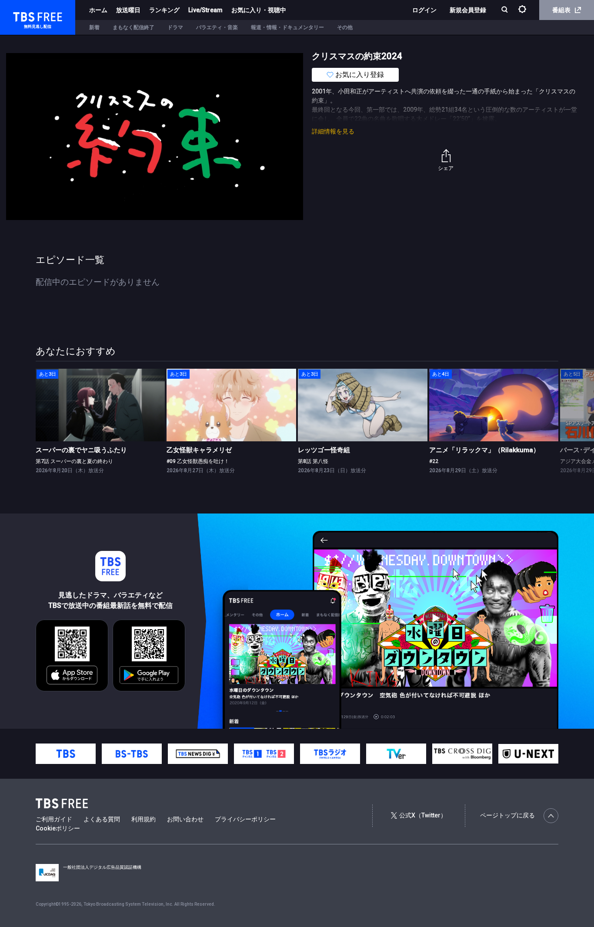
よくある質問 (101, 819)
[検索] (505, 10)
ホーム (98, 10)
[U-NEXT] (528, 754)
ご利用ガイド (54, 819)
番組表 (561, 10)
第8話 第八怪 (313, 461)
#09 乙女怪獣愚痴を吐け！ (198, 461)
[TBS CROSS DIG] (462, 754)
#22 (433, 461)
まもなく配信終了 (133, 27)
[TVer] (396, 754)
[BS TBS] (132, 754)
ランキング (164, 10)
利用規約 (143, 819)
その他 (345, 27)
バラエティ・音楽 (217, 27)
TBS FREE (23, 15)
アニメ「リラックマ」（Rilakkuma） (484, 450)
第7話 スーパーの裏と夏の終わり (74, 461)
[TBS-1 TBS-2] (264, 754)
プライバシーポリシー (245, 819)
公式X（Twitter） (423, 815)
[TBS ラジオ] (330, 754)
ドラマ (175, 27)
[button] (558, 425)
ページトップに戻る (507, 815)
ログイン (424, 10)
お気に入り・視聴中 (258, 10)
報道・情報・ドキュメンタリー (287, 27)
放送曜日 (128, 10)
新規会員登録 (468, 10)
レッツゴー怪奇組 (324, 450)
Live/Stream (205, 10)
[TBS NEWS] (198, 754)
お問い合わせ (185, 819)
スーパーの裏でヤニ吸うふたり (81, 450)
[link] (100, 405)
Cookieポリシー (58, 828)
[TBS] (66, 754)
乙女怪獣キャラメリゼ (199, 450)
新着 (94, 27)
